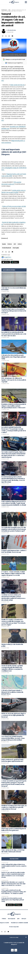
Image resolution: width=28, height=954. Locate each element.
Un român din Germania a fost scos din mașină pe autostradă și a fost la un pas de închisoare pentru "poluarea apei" (13, 529)
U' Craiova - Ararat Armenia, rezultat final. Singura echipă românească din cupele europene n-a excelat (13, 573)
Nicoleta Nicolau (12, 30)
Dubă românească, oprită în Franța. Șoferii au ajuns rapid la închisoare (12, 760)
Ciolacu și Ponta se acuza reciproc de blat (14, 206)
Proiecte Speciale (14, 926)
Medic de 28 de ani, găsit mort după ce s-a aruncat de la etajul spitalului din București (13, 715)
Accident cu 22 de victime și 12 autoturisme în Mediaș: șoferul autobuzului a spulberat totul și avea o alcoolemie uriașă (13, 597)
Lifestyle (24, 918)
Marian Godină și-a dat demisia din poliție (12, 645)
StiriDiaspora (4, 9)
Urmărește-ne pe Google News (15, 63)
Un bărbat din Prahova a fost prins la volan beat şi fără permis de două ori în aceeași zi (13, 310)
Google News (7, 257)
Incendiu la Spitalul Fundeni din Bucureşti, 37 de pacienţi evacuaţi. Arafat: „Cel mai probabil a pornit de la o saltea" (13, 429)
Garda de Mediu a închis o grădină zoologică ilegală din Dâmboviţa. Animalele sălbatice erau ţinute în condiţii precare (12, 668)
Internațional (11, 918)
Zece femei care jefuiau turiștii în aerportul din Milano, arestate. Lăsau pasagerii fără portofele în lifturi (13, 738)
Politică (4, 918)
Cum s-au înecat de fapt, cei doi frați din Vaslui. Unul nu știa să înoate (12, 850)
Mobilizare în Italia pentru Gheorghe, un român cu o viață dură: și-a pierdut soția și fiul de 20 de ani (14, 807)
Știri (9, 9)
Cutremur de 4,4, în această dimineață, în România (13, 288)
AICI (2, 80)
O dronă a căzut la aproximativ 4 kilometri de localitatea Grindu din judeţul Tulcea (12, 692)
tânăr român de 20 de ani (17, 85)
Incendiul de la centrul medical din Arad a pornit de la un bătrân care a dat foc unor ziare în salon (13, 333)
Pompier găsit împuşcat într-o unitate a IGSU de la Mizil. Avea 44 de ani (13, 551)
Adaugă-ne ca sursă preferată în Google (15, 59)
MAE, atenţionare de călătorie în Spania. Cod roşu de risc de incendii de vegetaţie (13, 380)
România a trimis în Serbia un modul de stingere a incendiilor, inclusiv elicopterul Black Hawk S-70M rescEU (13, 405)
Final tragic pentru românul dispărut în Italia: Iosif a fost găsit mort (13, 829)
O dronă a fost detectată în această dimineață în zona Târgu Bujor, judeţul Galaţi (13, 357)
